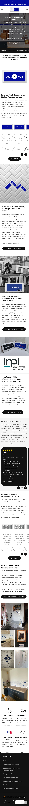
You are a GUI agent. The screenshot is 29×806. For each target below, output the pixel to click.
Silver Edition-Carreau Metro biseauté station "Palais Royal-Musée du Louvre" (19, 538)
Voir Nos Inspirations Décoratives (14, 596)
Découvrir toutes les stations (13, 248)
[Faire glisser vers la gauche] (22, 154)
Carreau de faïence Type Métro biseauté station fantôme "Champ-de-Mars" (7, 138)
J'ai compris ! (19, 802)
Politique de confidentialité (10, 777)
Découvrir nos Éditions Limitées (15, 42)
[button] (2, 9)
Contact (5, 761)
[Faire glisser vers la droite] (25, 154)
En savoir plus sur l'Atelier (13, 412)
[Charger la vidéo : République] (14, 76)
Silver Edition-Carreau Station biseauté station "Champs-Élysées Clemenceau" (7, 538)
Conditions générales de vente (11, 764)
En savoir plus (22, 797)
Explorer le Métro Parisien (14, 38)
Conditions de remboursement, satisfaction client (11, 769)
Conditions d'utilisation (9, 785)
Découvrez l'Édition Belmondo (14, 329)
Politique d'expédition (9, 774)
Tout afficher (14, 158)
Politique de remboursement (11, 788)
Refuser (9, 802)
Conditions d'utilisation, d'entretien (12, 781)
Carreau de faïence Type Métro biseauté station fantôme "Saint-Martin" (19, 138)
